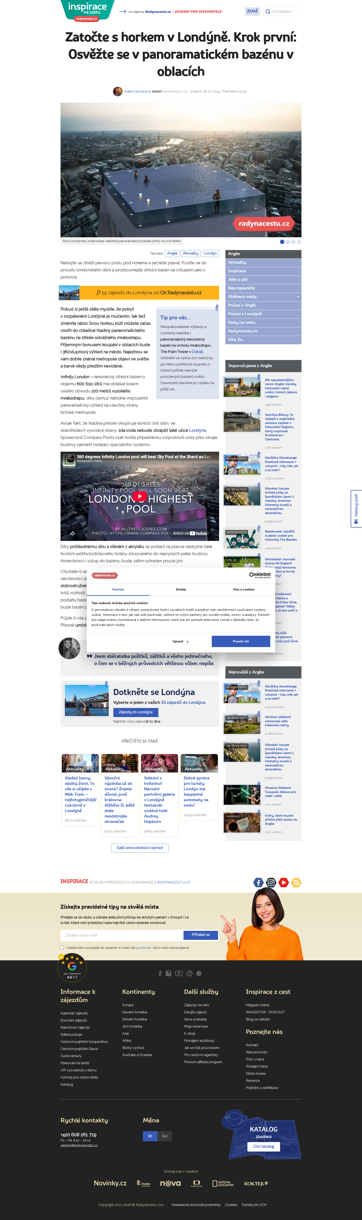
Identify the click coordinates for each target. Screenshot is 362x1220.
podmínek (143, 948)
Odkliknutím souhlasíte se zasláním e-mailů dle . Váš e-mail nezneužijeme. (127, 948)
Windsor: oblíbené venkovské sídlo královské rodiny (278, 721)
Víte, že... (236, 340)
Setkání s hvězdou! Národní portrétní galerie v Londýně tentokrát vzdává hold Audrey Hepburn (159, 800)
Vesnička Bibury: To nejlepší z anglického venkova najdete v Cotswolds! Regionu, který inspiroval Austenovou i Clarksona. (280, 427)
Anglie (172, 253)
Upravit (178, 641)
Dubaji (197, 351)
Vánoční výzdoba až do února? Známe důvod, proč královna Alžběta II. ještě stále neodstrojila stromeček (120, 800)
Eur (164, 1136)
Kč (150, 1136)
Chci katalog (263, 1147)
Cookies (231, 1205)
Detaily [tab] (181, 589)
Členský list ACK (254, 1205)
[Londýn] (87, 700)
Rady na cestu (241, 323)
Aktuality (190, 253)
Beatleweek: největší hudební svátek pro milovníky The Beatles (281, 536)
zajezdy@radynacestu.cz (79, 1145)
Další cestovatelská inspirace (140, 848)
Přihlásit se (201, 935)
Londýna (197, 430)
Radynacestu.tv (243, 331)
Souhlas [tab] (118, 589)
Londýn (210, 253)
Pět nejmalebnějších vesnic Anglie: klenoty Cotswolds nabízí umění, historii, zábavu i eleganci (281, 388)
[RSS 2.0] (296, 882)
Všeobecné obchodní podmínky (196, 1205)
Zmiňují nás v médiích (181, 1172)
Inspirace (237, 271)
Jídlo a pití (238, 280)
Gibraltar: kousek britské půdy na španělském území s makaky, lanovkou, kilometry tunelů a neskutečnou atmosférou (279, 501)
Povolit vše (241, 641)
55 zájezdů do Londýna (183, 703)
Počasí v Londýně (245, 314)
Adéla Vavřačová (137, 91)
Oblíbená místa (242, 297)
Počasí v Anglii (242, 305)
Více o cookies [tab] (244, 589)
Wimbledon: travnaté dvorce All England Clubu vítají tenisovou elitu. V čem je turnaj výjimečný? (280, 568)
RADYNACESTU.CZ (174, 882)
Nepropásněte (241, 288)
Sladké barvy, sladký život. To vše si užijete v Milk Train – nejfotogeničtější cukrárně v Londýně (80, 794)
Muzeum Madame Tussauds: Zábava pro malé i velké (280, 792)
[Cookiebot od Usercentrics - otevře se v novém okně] (252, 576)
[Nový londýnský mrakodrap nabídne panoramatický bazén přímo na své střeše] (181, 170)
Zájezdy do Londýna (136, 712)
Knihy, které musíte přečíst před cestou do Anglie (281, 820)
